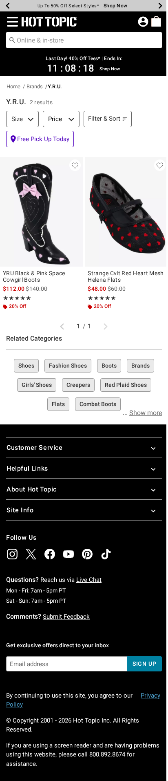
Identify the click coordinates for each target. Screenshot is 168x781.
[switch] (40, 139)
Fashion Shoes (68, 365)
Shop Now (115, 6)
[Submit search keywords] (12, 39)
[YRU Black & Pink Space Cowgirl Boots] (41, 212)
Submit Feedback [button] (66, 616)
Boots (109, 365)
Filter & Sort (104, 118)
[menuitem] (156, 21)
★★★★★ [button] (17, 298)
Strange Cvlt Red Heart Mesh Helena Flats (126, 276)
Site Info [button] (20, 510)
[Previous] (7, 5)
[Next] (160, 5)
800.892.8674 (107, 754)
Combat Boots (98, 404)
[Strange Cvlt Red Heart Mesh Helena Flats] (126, 212)
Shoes (26, 365)
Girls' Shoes (37, 385)
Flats (58, 404)
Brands (35, 86)
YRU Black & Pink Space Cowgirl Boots (34, 276)
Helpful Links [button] (27, 468)
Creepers (78, 385)
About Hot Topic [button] (32, 489)
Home (13, 86)
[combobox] (84, 40)
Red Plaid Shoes (126, 385)
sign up (145, 663)
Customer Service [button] (35, 447)
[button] (10, 22)
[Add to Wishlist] (75, 165)
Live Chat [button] (89, 580)
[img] (12, 554)
